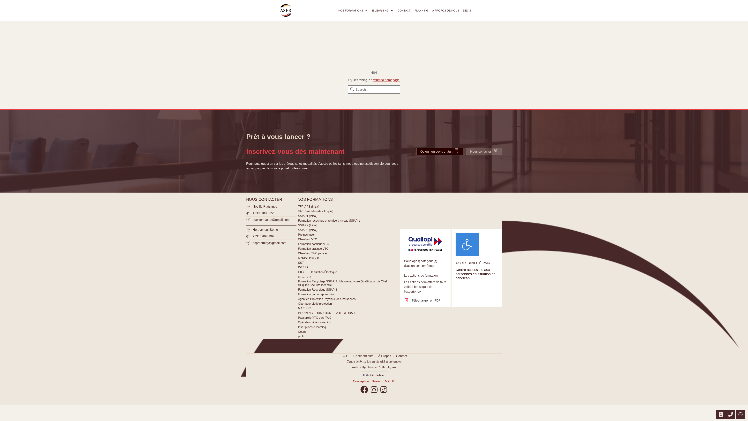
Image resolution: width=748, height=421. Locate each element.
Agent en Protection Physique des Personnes (327, 299)
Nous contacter (480, 151)
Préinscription (306, 234)
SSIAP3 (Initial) (307, 230)
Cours (302, 331)
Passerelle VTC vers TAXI (315, 317)
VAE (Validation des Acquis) (315, 211)
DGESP (303, 267)
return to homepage (386, 80)
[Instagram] (374, 390)
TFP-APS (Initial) (308, 206)
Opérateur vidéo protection (315, 303)
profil (301, 336)
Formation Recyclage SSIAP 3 (317, 289)
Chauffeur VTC (307, 239)
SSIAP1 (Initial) (307, 216)
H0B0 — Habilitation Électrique (317, 272)
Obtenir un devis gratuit (436, 151)
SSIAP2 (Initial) (307, 225)
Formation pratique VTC (313, 248)
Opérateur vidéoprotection (314, 322)
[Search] (352, 90)
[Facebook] (364, 390)
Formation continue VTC (313, 244)
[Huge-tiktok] (384, 390)
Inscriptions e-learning (312, 327)
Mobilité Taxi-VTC (309, 258)
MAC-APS (304, 276)
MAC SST (304, 308)
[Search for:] (374, 89)
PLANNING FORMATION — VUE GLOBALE (327, 313)
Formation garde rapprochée (316, 294)
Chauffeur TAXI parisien (313, 253)
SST (301, 262)
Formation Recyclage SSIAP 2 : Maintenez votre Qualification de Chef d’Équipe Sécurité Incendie (342, 283)
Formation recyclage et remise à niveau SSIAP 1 (329, 220)
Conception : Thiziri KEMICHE (374, 381)
